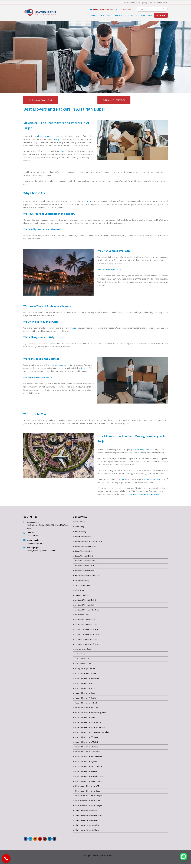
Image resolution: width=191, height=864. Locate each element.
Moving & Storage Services (85, 668)
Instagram (45, 839)
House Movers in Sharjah (84, 571)
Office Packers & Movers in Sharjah (88, 806)
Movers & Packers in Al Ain (85, 683)
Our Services (104, 15)
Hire (122, 479)
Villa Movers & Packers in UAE (86, 810)
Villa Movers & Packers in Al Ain (86, 820)
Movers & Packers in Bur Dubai (86, 708)
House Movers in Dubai (84, 556)
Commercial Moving (82, 585)
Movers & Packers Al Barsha (85, 698)
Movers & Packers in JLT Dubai (86, 742)
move (89, 201)
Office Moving (80, 590)
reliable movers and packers (49, 136)
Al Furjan (145, 479)
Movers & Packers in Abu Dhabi (87, 678)
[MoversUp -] (39, 13)
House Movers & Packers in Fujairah (88, 541)
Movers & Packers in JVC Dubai (86, 747)
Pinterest (40, 839)
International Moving (82, 615)
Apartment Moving (82, 580)
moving (56, 139)
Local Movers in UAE (82, 659)
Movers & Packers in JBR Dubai (86, 737)
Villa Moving (79, 527)
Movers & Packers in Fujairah (86, 761)
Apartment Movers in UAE (84, 605)
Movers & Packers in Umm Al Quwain (89, 781)
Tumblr (54, 839)
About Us (119, 15)
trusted (128, 494)
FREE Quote (161, 15)
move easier (73, 328)
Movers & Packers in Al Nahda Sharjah (89, 776)
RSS (35, 839)
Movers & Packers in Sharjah (86, 771)
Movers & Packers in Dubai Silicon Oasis (90, 727)
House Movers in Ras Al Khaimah (87, 575)
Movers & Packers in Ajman (85, 688)
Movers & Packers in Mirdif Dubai (87, 752)
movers (63, 151)
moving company (157, 479)
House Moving (80, 531)
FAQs (142, 15)
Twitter (30, 839)
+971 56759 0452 (124, 9)
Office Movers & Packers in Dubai (87, 791)
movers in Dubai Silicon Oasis (145, 494)
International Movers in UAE (85, 620)
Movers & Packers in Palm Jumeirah (88, 757)
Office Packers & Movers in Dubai (87, 801)
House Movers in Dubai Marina (86, 561)
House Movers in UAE (83, 536)
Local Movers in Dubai (83, 649)
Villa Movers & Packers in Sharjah (87, 830)
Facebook (26, 839)
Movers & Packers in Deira (85, 717)
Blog (150, 15)
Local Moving (79, 522)
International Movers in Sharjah (87, 629)
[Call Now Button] (6, 858)
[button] (183, 856)
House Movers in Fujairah (84, 566)
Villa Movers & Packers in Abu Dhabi (88, 815)
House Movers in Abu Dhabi (85, 546)
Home (92, 15)
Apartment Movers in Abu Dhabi (87, 610)
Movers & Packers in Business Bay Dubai (90, 713)
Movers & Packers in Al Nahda (86, 703)
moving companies (61, 365)
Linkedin (50, 839)
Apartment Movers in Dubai (85, 600)
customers (82, 368)
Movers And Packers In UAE (85, 673)
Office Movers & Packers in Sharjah (88, 796)
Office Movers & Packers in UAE (87, 786)
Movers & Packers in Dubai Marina (88, 722)
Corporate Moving (81, 595)
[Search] (163, 9)
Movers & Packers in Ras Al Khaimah (88, 766)
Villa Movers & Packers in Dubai (87, 825)
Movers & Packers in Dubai (85, 693)
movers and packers (141, 449)
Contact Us (132, 15)
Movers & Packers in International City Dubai (92, 732)
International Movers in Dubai (86, 624)
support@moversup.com (103, 9)
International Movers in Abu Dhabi (88, 634)
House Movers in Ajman (84, 551)
